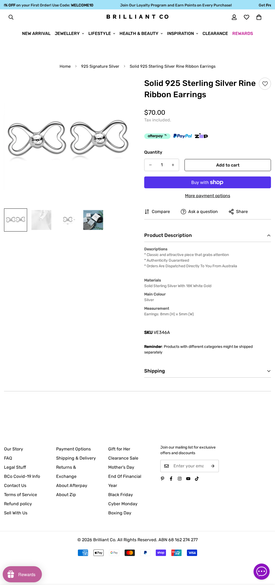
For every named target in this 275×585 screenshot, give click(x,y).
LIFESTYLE (99, 33)
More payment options (207, 195)
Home (65, 66)
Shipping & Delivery (76, 458)
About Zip (66, 494)
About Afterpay (71, 485)
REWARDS (242, 33)
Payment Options (73, 449)
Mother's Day (121, 467)
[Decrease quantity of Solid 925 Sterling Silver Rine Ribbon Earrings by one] (150, 165)
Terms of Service (20, 494)
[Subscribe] (213, 466)
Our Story (13, 449)
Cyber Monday (123, 503)
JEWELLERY (67, 33)
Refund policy (18, 503)
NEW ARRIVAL (36, 33)
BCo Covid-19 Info (22, 476)
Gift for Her (119, 449)
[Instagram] (180, 478)
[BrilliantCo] (137, 17)
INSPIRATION (180, 33)
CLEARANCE (215, 33)
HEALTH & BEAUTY (139, 33)
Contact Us (15, 485)
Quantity (153, 152)
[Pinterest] (162, 478)
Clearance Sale (123, 458)
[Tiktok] (197, 478)
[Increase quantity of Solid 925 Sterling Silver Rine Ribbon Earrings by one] (173, 165)
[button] (259, 17)
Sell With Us (15, 512)
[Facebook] (171, 478)
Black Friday (120, 494)
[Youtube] (188, 478)
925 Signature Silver (100, 66)
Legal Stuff (15, 467)
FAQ (8, 458)
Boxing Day (119, 512)
